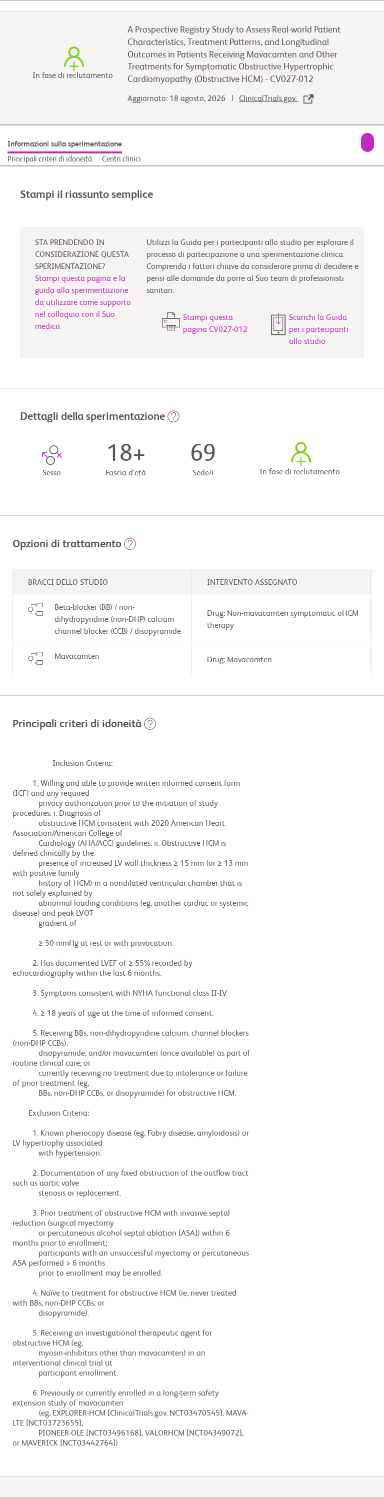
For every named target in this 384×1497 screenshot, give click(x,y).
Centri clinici (121, 159)
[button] (174, 419)
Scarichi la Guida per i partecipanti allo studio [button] (318, 330)
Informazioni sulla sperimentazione (65, 144)
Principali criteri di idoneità (50, 159)
